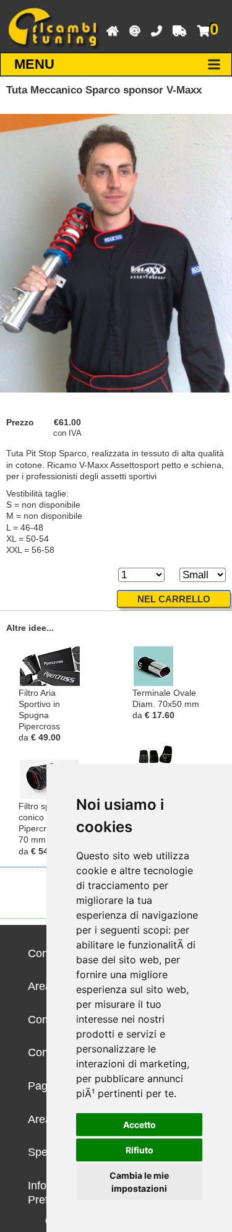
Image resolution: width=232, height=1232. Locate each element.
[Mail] (131, 30)
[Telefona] (153, 30)
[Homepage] (109, 30)
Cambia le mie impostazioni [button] (139, 1182)
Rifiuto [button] (139, 1150)
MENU (34, 64)
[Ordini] (176, 30)
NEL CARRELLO (173, 599)
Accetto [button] (139, 1124)
